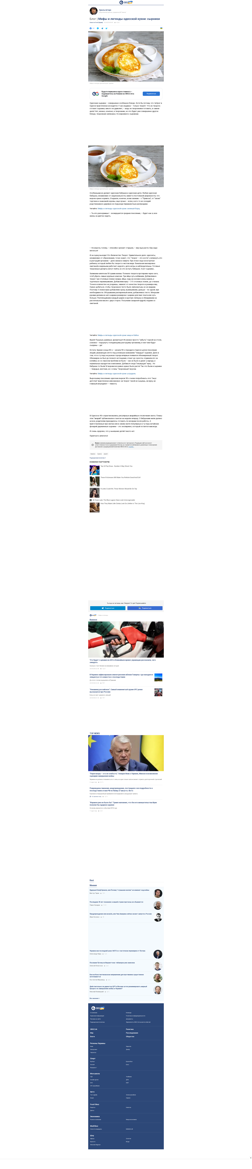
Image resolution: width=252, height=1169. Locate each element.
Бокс (127, 1064)
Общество (130, 1036)
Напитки (128, 1107)
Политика (129, 1029)
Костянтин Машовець (97, 980)
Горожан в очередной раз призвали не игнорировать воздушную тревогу (114, 794)
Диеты (92, 1110)
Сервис (128, 1098)
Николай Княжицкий (97, 992)
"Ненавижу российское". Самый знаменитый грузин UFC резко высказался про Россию (116, 690)
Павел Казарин (95, 905)
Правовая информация (97, 1016)
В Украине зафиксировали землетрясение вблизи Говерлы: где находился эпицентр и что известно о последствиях (121, 676)
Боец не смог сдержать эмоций (100, 695)
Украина (92, 454)
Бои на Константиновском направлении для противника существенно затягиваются (117, 976)
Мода (127, 1141)
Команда (128, 1012)
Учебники (129, 1076)
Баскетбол (129, 1061)
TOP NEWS (95, 733)
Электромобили (131, 1095)
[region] (126, 129)
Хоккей (92, 1064)
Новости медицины (96, 1129)
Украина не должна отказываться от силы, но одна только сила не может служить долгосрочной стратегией (126, 779)
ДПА (127, 1079)
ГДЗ (91, 1076)
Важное (93, 620)
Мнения (93, 885)
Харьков (128, 1046)
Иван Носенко (94, 917)
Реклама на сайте (95, 1019)
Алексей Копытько (96, 966)
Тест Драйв (93, 1095)
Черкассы (93, 1052)
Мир (91, 1033)
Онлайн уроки (94, 1079)
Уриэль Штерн (105, 10)
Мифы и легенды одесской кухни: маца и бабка (118, 335)
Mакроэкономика (131, 1119)
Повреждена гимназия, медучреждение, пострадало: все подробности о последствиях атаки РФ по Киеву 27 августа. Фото (121, 789)
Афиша (92, 1138)
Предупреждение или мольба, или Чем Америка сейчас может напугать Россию (121, 914)
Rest (92, 880)
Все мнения (94, 998)
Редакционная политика (97, 458)
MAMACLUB (129, 1129)
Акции (92, 1098)
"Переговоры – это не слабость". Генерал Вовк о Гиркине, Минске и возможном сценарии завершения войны (124, 775)
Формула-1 (93, 1067)
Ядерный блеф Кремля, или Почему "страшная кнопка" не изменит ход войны (119, 890)
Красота (92, 1141)
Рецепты (92, 1107)
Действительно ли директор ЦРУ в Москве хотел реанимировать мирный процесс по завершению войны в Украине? (118, 988)
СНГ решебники (95, 1086)
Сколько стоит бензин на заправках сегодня (104, 666)
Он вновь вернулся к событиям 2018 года (103, 808)
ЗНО (91, 1082)
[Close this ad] (250, 1157)
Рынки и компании (95, 1119)
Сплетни (128, 1138)
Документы (129, 1019)
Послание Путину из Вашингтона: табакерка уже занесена (112, 963)
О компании (93, 1012)
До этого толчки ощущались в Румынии (103, 680)
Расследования (132, 1033)
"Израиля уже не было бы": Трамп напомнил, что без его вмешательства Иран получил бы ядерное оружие (123, 803)
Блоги (92, 1036)
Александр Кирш (95, 954)
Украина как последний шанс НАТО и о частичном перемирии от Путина (117, 951)
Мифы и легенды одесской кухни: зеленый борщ (119, 208)
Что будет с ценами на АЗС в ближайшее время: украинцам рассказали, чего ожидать (123, 661)
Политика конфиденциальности (135, 1016)
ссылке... (131, 447)
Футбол (92, 1061)
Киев (91, 1046)
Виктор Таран (94, 893)
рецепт (106, 454)
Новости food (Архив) (96, 22)
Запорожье (93, 1049)
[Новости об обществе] (93, 616)
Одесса (99, 454)
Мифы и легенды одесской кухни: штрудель (117, 373)
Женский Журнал (95, 1144)
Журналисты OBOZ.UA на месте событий (138, 1022)
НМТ (127, 1082)
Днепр (128, 1049)
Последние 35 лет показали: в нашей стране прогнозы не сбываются (116, 902)
